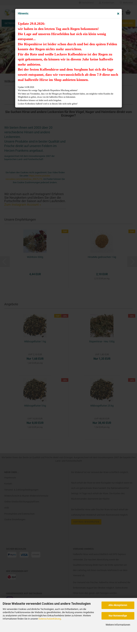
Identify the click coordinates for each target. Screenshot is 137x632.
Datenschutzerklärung (50, 618)
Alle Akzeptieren (117, 605)
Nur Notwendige (118, 615)
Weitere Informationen (118, 624)
